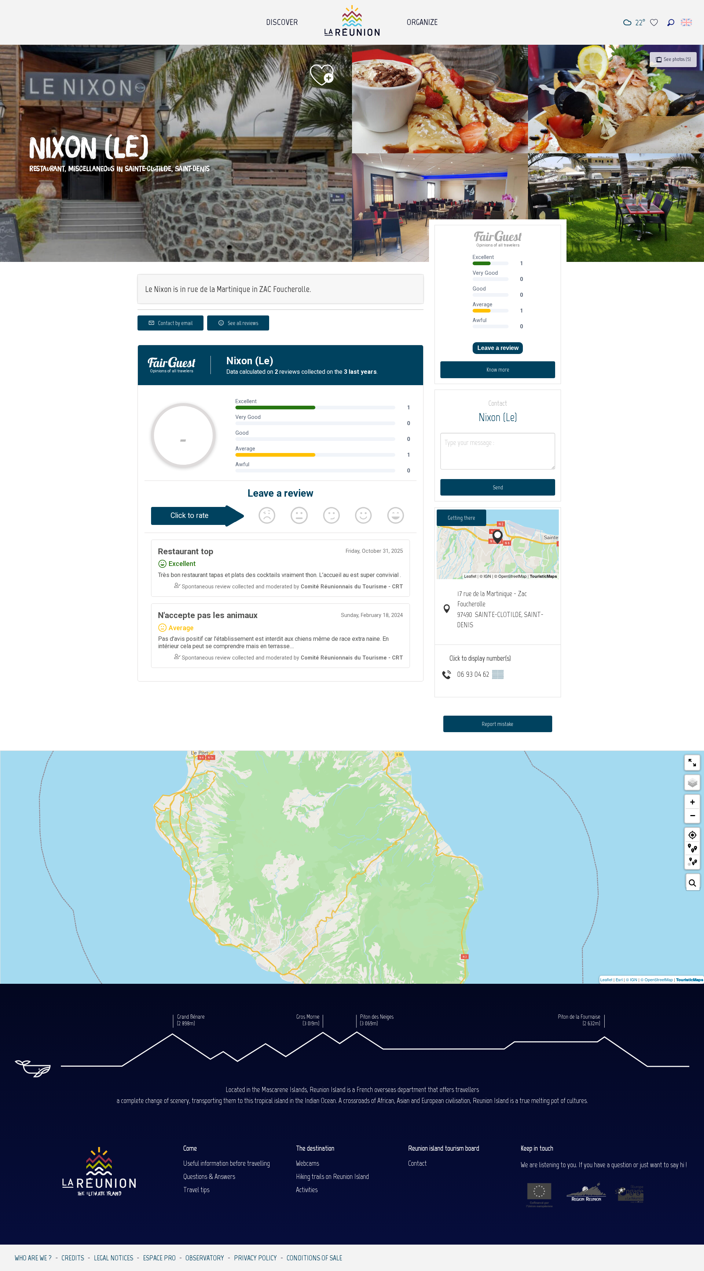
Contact (417, 1163)
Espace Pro (159, 1257)
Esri (619, 979)
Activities (307, 1189)
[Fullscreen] (692, 762)
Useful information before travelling (226, 1163)
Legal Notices (113, 1257)
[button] (670, 22)
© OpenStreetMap (657, 979)
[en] (687, 22)
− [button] (692, 815)
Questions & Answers (209, 1176)
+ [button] (692, 802)
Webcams (307, 1163)
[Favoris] (655, 22)
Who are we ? (33, 1257)
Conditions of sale (314, 1257)
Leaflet (606, 979)
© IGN (631, 979)
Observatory (205, 1257)
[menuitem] (282, 20)
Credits (73, 1257)
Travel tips (196, 1189)
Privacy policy (255, 1257)
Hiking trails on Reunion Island (332, 1176)
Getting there (461, 517)
